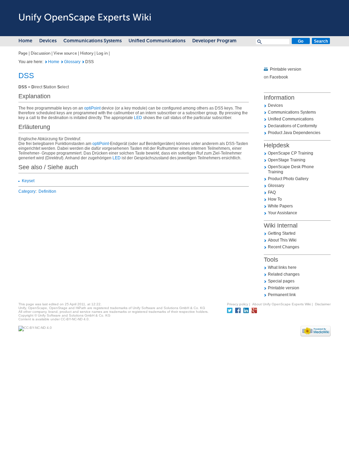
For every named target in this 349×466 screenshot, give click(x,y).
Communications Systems (92, 41)
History (86, 53)
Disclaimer (323, 304)
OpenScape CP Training (290, 153)
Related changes (284, 274)
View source (65, 53)
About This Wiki (282, 240)
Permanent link (282, 294)
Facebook (279, 77)
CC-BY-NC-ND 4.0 (75, 319)
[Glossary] (62, 62)
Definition (47, 191)
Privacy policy (237, 304)
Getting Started (281, 233)
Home (25, 41)
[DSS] (46, 62)
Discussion (40, 53)
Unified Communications (156, 41)
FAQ (272, 192)
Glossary (72, 62)
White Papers (280, 206)
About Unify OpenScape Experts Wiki (281, 304)
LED (138, 117)
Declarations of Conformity (292, 125)
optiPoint (92, 108)
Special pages (281, 281)
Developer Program (214, 41)
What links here (282, 267)
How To (275, 199)
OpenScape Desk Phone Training (291, 169)
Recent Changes (283, 247)
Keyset (28, 180)
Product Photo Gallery (288, 178)
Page (23, 53)
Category (26, 191)
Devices (48, 41)
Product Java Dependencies (294, 132)
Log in (102, 53)
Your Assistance (282, 212)
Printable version (285, 69)
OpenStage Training (286, 160)
